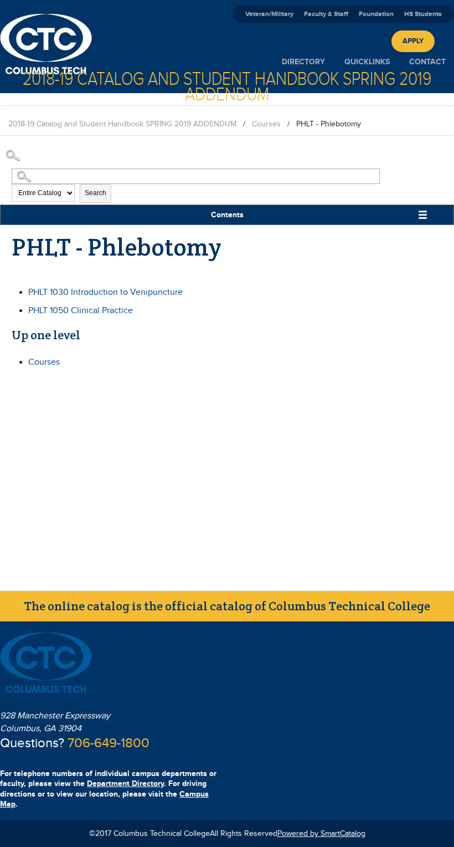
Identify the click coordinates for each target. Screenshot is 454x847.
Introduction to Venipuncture (105, 292)
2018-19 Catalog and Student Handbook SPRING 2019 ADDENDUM (122, 124)
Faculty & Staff (326, 14)
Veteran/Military (269, 14)
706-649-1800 (108, 743)
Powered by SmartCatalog (321, 833)
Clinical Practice (80, 310)
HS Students (423, 14)
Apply (413, 41)
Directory (303, 62)
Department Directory (125, 783)
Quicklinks (367, 62)
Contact (427, 62)
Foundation (376, 14)
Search (95, 193)
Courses (266, 124)
